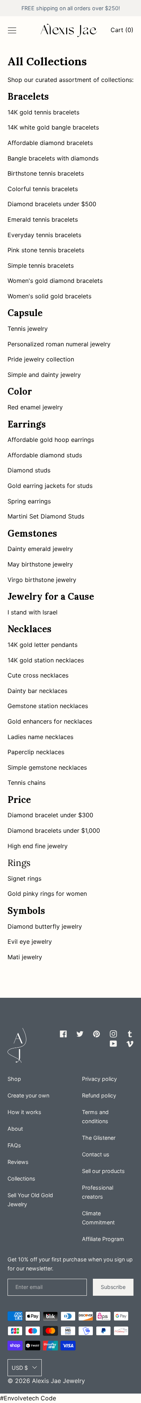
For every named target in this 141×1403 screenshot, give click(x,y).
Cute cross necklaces (38, 675)
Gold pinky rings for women (47, 893)
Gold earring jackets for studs (50, 485)
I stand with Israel (33, 612)
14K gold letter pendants (42, 644)
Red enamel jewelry (35, 407)
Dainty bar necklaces (37, 691)
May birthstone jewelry (40, 564)
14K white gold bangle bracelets (53, 127)
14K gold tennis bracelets (43, 112)
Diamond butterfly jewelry (45, 926)
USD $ (20, 1367)
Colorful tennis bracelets (43, 189)
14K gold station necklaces (46, 660)
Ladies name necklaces (40, 737)
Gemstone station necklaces (48, 706)
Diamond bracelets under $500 (52, 204)
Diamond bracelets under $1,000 (54, 830)
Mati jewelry (25, 957)
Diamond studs (29, 470)
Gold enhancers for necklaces (50, 721)
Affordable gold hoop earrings (51, 439)
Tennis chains (26, 782)
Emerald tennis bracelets (43, 219)
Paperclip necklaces (36, 752)
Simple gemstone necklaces (47, 767)
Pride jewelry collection (41, 359)
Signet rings (24, 878)
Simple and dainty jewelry (44, 374)
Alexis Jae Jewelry (58, 1380)
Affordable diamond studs (45, 455)
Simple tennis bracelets (41, 265)
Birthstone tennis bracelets (46, 173)
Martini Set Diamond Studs (46, 516)
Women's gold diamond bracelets (55, 280)
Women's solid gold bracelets (49, 296)
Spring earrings (29, 501)
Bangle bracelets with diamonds (53, 158)
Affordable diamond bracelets (50, 143)
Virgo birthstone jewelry (42, 579)
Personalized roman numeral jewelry (59, 344)
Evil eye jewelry (30, 941)
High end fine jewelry (38, 846)
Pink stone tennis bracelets (46, 250)
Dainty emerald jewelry (40, 549)
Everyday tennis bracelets (44, 235)
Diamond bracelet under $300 (50, 815)
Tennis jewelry (28, 328)
